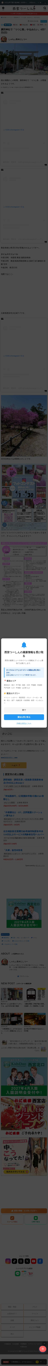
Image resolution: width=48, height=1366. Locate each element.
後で (24, 710)
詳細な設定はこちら (24, 723)
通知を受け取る (24, 717)
